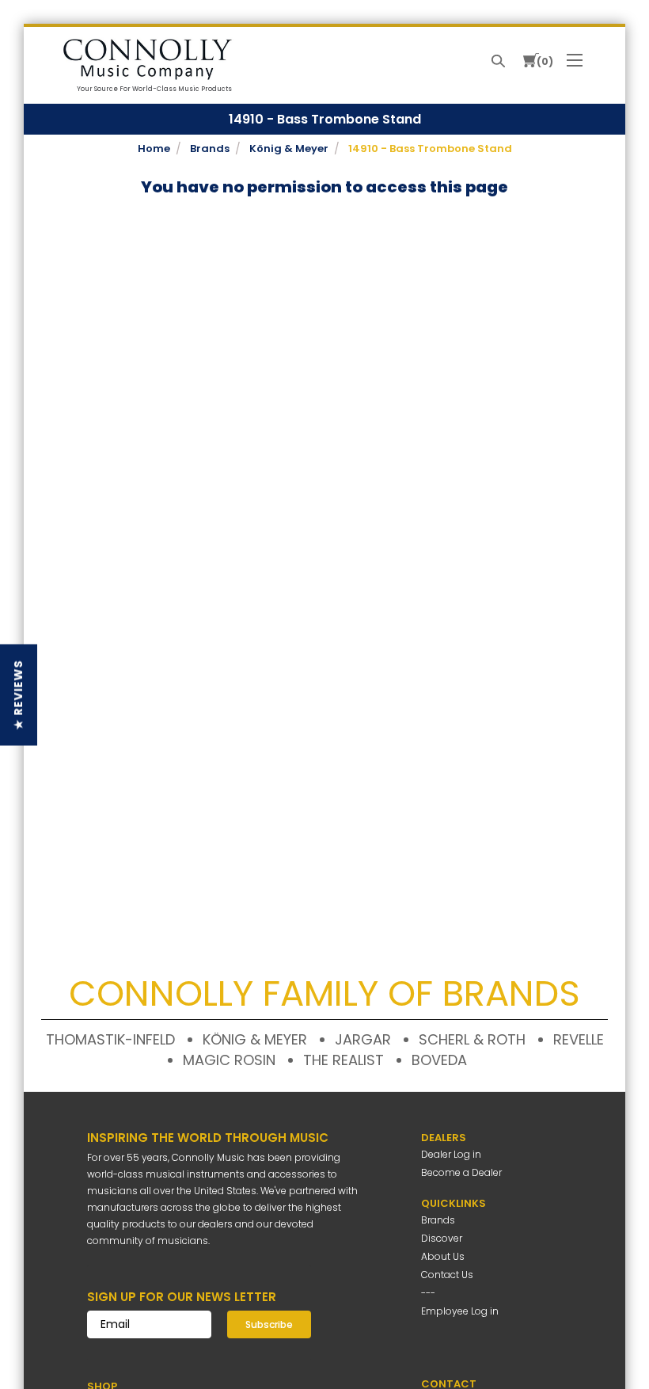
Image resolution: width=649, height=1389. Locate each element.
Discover (441, 1238)
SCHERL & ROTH (472, 1039)
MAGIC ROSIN (229, 1060)
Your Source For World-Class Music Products (154, 89)
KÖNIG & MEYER (255, 1039)
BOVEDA (439, 1060)
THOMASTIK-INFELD (110, 1039)
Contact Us (447, 1274)
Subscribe (269, 1324)
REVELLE (578, 1039)
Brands (438, 1220)
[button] (18, 694)
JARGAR (363, 1039)
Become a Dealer (461, 1172)
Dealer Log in (451, 1154)
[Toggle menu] (576, 58)
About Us (443, 1256)
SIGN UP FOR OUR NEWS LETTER (181, 1296)
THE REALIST (343, 1060)
